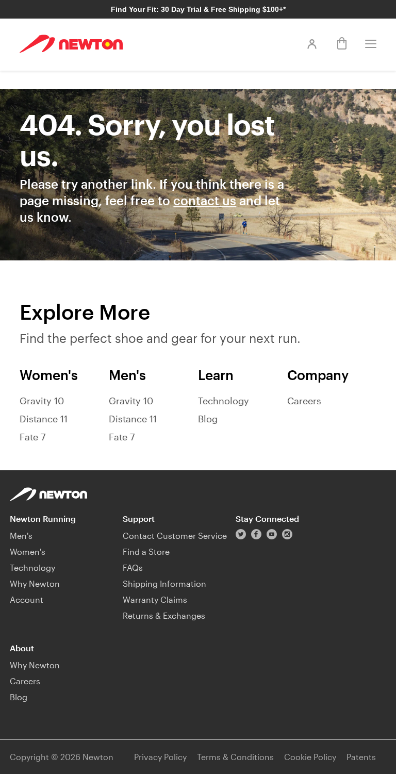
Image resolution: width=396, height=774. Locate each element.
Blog (208, 418)
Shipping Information (164, 583)
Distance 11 (44, 418)
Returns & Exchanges (164, 615)
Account (26, 599)
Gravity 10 (42, 400)
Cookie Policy (310, 757)
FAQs (133, 567)
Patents (361, 757)
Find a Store (146, 551)
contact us (204, 200)
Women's (27, 551)
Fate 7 (32, 436)
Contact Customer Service (175, 535)
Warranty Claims (155, 599)
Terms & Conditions (235, 757)
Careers (304, 400)
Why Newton (35, 583)
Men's (21, 535)
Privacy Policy (160, 757)
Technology (223, 400)
